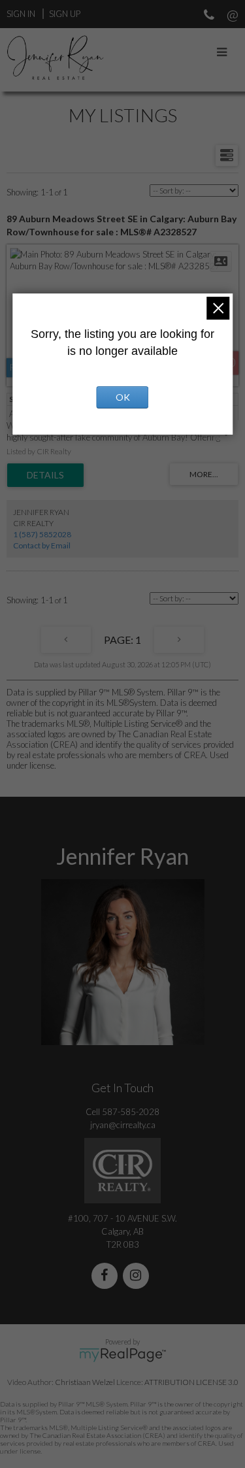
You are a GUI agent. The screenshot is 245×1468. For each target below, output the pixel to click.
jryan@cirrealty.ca (122, 1125)
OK (123, 397)
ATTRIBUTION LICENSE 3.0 (191, 1382)
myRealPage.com (122, 1355)
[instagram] (138, 1276)
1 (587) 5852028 (42, 534)
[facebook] (107, 1276)
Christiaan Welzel (85, 1382)
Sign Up (64, 13)
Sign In (21, 13)
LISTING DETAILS (45, 475)
